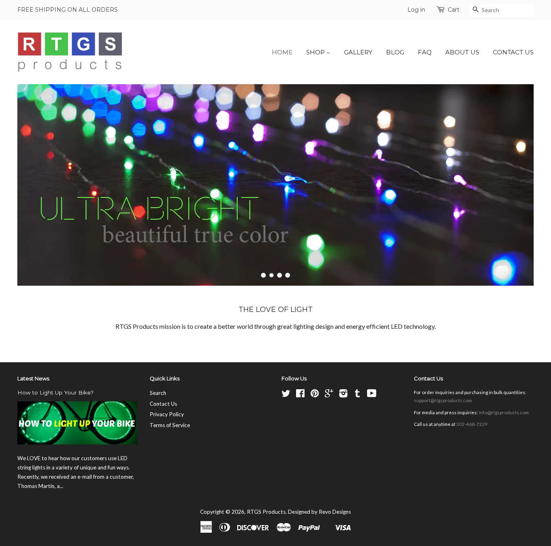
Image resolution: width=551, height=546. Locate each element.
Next (516, 185)
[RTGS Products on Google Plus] (329, 395)
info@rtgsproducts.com (504, 412)
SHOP (316, 52)
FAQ (425, 52)
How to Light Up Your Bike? (55, 392)
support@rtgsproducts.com (443, 400)
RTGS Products (266, 512)
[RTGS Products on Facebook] (300, 395)
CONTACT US (513, 52)
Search (158, 393)
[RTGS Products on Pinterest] (314, 395)
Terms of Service (170, 425)
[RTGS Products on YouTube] (371, 395)
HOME (282, 52)
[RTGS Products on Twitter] (286, 395)
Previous (34, 185)
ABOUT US (462, 52)
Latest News (33, 378)
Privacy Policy (167, 414)
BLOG (395, 52)
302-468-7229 (472, 424)
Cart (453, 9)
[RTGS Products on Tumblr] (357, 395)
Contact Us (163, 404)
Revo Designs (335, 512)
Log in (416, 9)
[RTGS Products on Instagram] (343, 395)
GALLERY (358, 52)
